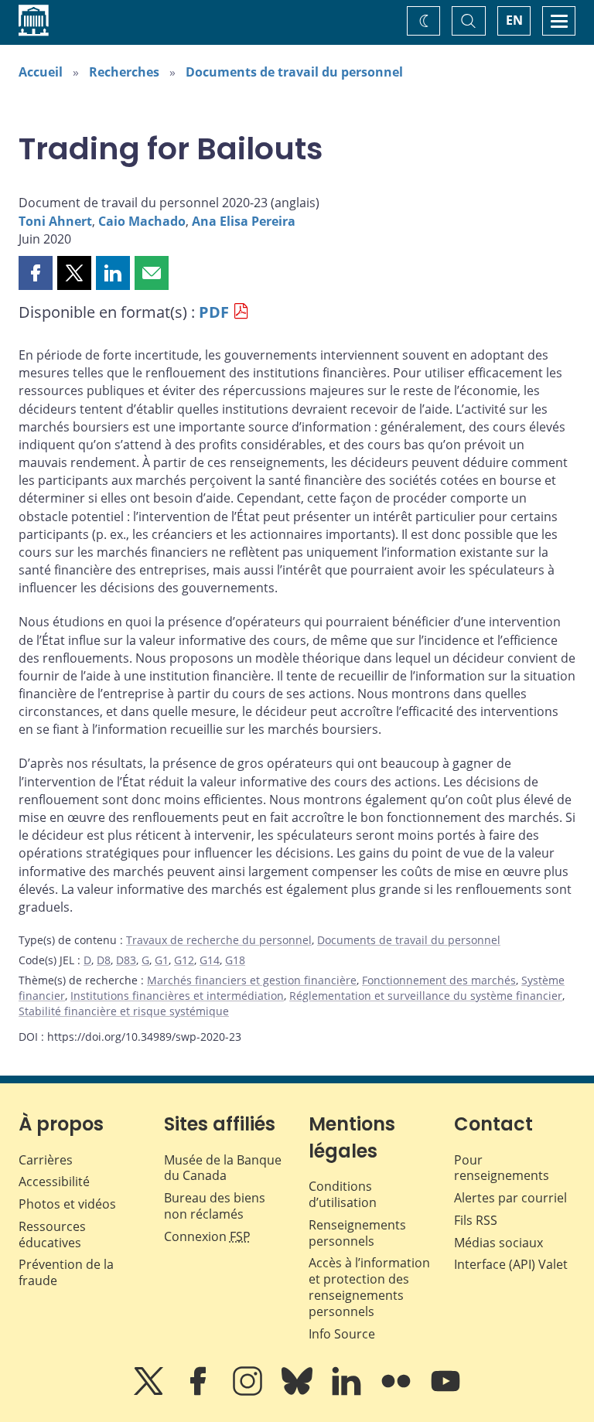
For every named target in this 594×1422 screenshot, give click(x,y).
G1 (162, 960)
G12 (184, 960)
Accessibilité (54, 1181)
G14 (210, 960)
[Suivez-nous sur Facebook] (199, 1391)
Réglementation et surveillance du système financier (425, 995)
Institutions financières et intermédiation (177, 995)
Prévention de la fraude (66, 1272)
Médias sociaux (498, 1242)
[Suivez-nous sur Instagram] (249, 1391)
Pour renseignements (501, 1168)
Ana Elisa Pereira (243, 221)
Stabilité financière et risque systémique (124, 1011)
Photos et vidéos (67, 1203)
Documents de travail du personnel (294, 71)
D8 (104, 960)
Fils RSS (475, 1220)
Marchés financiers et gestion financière (252, 980)
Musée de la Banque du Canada (223, 1168)
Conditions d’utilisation (343, 1194)
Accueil (41, 71)
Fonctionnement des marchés (439, 980)
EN (514, 20)
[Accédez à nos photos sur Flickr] (397, 1391)
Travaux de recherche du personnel (219, 940)
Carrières (46, 1159)
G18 (235, 960)
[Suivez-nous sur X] (150, 1391)
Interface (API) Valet (511, 1264)
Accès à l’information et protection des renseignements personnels (369, 1286)
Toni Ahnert (55, 221)
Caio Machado (142, 221)
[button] (36, 273)
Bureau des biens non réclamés (214, 1206)
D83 (126, 960)
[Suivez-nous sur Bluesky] (298, 1391)
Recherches (124, 71)
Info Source (342, 1333)
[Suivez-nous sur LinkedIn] (348, 1391)
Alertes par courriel (510, 1197)
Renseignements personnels (357, 1233)
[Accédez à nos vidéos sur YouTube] (445, 1391)
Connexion (207, 1236)
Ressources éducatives (52, 1234)
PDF (214, 312)
